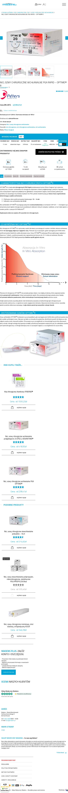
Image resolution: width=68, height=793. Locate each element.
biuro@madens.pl (10, 720)
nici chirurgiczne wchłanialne (26, 127)
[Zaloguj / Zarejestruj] (44, 4)
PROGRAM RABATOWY (8, 760)
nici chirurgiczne (11, 127)
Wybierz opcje (21, 407)
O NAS (3, 730)
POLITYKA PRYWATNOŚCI (9, 768)
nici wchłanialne (41, 127)
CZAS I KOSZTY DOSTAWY (9, 776)
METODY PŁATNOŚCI (7, 772)
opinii (66, 91)
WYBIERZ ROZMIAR (9, 136)
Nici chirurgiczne (20, 12)
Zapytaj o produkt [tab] (39, 176)
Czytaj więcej (4, 87)
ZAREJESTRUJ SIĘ (8, 672)
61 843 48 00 (7, 719)
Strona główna (7, 12)
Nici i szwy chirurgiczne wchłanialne (40, 12)
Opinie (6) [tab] (15, 176)
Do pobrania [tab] (8, 176)
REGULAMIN (5, 764)
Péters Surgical (9, 130)
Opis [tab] (1, 176)
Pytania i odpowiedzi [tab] (26, 176)
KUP (64, 144)
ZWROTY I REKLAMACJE (8, 780)
